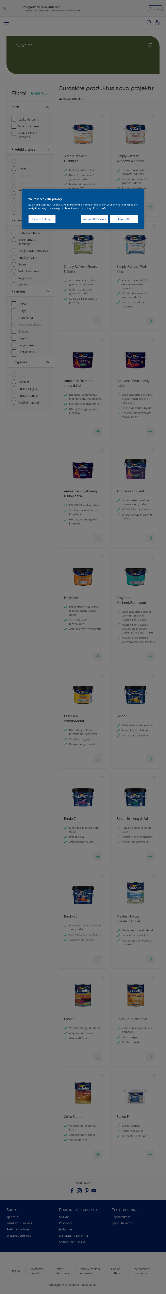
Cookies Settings (42, 218)
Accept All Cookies (94, 218)
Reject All (124, 218)
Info (103, 208)
